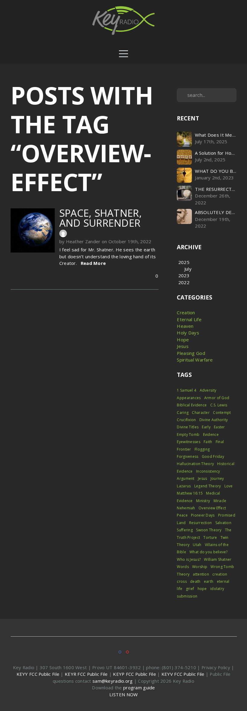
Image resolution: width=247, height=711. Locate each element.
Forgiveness (187, 456)
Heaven (185, 326)
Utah (197, 544)
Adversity (208, 390)
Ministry (203, 500)
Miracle (220, 500)
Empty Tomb (188, 434)
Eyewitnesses (188, 441)
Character (201, 412)
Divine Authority (213, 419)
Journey (217, 478)
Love (228, 486)
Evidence (211, 434)
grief (190, 588)
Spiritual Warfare (195, 360)
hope (202, 588)
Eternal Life (189, 319)
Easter (219, 427)
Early (206, 427)
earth (208, 581)
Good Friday (213, 456)
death (195, 581)
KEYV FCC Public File (183, 674)
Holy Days (188, 333)
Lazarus (184, 486)
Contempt (222, 412)
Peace (182, 515)
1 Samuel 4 (186, 390)
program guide (139, 688)
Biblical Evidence (192, 405)
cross (181, 581)
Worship (199, 566)
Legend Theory (207, 486)
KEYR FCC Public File (86, 674)
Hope (183, 340)
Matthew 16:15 (190, 493)
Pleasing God (191, 353)
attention (201, 574)
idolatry (217, 588)
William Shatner (217, 559)
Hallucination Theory (195, 463)
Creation (186, 312)
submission (187, 596)
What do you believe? (208, 551)
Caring (183, 412)
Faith (208, 441)
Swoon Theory (208, 529)
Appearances (189, 397)
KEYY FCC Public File (38, 674)
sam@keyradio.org (112, 681)
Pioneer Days (202, 515)
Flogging (202, 449)
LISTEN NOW (123, 694)
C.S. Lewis (218, 405)
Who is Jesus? (189, 559)
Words (183, 566)
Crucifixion (186, 419)
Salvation (223, 522)
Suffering (185, 529)
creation (219, 574)
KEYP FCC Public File (134, 674)
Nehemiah (186, 508)
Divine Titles (188, 427)
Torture (210, 537)
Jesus (182, 346)
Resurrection (200, 522)
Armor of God (216, 397)
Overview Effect (212, 508)
